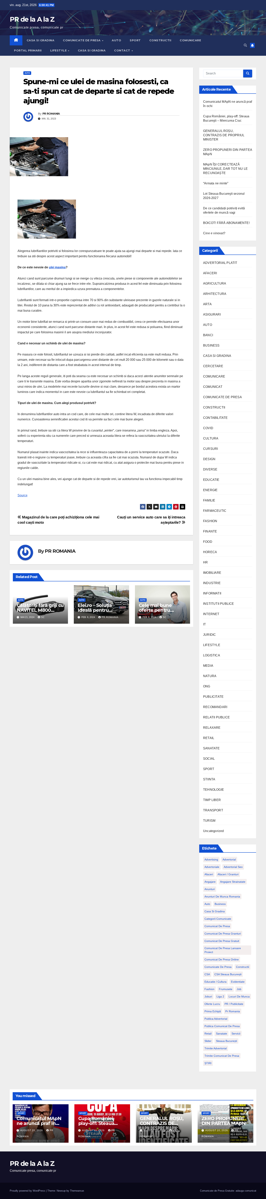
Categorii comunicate (217, 918)
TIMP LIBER (212, 800)
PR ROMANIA (51, 113)
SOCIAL (209, 758)
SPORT (135, 40)
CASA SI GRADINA (41, 40)
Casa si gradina (214, 911)
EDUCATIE (211, 479)
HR (205, 562)
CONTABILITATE (215, 417)
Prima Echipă (212, 1011)
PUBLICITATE (213, 696)
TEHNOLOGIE (213, 789)
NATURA (209, 676)
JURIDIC (209, 634)
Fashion (209, 989)
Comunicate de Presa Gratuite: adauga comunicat (228, 1190)
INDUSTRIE (212, 583)
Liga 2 (220, 996)
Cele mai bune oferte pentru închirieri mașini (157, 610)
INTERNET (211, 614)
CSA (207, 974)
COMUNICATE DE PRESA (82, 40)
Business (220, 903)
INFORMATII (212, 593)
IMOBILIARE (212, 572)
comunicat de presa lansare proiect (222, 950)
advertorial (229, 859)
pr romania (232, 1011)
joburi (208, 996)
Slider (207, 1040)
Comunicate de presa (218, 966)
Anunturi (209, 889)
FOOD (207, 541)
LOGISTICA (211, 655)
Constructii (242, 966)
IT (204, 624)
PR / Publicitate (234, 1003)
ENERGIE (210, 490)
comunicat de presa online (221, 959)
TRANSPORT (213, 810)
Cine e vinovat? (214, 233)
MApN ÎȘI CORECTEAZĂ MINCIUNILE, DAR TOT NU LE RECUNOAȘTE (225, 169)
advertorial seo (233, 866)
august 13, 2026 (93, 1130)
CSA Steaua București (227, 974)
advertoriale (211, 866)
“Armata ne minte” (215, 183)
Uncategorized (213, 831)
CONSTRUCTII (160, 40)
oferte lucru (212, 1003)
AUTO (116, 40)
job (239, 989)
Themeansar (77, 1190)
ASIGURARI (212, 314)
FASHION (210, 521)
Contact (122, 50)
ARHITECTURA (214, 293)
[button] (245, 45)
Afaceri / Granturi (228, 874)
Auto (207, 903)
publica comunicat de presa (222, 1026)
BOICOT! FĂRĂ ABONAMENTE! (226, 223)
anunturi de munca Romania (222, 896)
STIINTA (209, 779)
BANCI (208, 335)
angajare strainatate (232, 881)
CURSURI (210, 448)
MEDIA (208, 665)
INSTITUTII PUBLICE (218, 603)
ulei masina (57, 267)
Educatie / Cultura (215, 981)
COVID (208, 428)
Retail (207, 1033)
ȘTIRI (207, 1063)
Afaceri (208, 874)
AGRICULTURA (214, 283)
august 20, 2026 (32, 1130)
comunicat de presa (217, 926)
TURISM (209, 820)
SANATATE (211, 748)
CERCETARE (213, 366)
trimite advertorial (215, 1048)
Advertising (211, 859)
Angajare (210, 881)
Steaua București (226, 1040)
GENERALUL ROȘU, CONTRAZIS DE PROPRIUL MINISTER (223, 135)
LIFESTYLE (59, 50)
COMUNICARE (190, 40)
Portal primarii (28, 50)
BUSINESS (211, 345)
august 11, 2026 (155, 1130)
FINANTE (210, 531)
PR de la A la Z (32, 19)
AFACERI (210, 273)
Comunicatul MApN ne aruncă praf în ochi (39, 1123)
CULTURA (210, 438)
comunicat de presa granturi (222, 933)
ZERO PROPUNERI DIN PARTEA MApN (224, 1121)
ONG (206, 686)
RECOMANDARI (215, 707)
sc (43, 617)
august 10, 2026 (217, 1130)
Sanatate (221, 1033)
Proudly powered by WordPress (28, 1190)
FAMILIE (209, 500)
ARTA (207, 304)
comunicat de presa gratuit (221, 941)
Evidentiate (238, 981)
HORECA (210, 552)
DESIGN (209, 459)
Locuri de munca (239, 996)
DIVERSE (210, 469)
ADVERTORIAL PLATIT (220, 262)
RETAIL (208, 738)
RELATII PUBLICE (216, 717)
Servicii (236, 1033)
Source (22, 495)
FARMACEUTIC (214, 510)
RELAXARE (212, 727)
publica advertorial (215, 1018)
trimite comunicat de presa (221, 1055)
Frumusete (225, 989)
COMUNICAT (212, 386)
